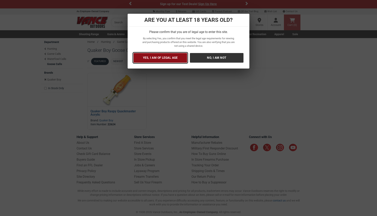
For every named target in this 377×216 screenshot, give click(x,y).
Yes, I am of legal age (160, 57)
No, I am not (216, 57)
